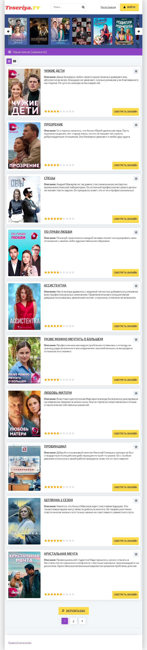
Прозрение (53, 124)
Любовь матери (58, 393)
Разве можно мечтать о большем (73, 339)
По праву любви (58, 232)
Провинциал (55, 446)
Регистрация (108, 7)
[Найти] (83, 7)
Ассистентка (55, 285)
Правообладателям (19, 642)
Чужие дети (54, 71)
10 (73, 111)
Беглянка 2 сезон (58, 500)
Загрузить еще (75, 610)
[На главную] (23, 7)
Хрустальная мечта (61, 554)
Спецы (49, 178)
